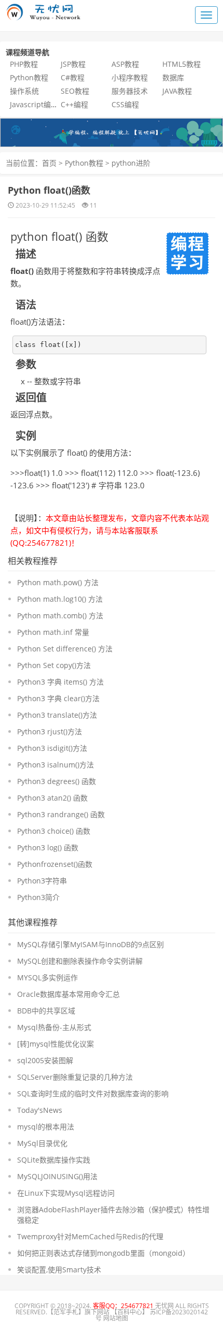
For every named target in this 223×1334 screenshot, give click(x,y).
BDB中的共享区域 (46, 1011)
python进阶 (131, 163)
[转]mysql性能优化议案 (55, 1044)
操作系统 (24, 91)
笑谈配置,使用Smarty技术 (59, 1269)
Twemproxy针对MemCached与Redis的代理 (90, 1236)
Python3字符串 (42, 881)
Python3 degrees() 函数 (56, 781)
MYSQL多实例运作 (47, 977)
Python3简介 (38, 897)
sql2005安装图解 (45, 1060)
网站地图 (115, 1318)
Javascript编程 (34, 104)
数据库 (173, 77)
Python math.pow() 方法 (58, 582)
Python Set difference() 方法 (65, 649)
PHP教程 (24, 64)
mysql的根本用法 (45, 1127)
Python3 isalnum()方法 (55, 765)
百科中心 (129, 1312)
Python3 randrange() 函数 (61, 814)
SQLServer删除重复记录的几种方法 (75, 1077)
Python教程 (29, 77)
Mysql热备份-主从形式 (54, 1027)
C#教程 (73, 77)
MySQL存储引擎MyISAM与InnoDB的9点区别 (90, 944)
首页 (49, 163)
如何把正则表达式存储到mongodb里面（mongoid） (103, 1253)
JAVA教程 (177, 91)
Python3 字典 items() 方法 (60, 682)
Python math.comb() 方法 (60, 615)
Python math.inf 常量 (53, 632)
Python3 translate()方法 (57, 715)
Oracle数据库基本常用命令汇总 (68, 994)
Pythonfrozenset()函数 (54, 864)
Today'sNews (39, 1110)
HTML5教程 (181, 64)
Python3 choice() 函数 (53, 831)
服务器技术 (130, 91)
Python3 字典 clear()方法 (58, 698)
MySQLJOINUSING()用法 (57, 1176)
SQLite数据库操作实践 (53, 1160)
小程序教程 (130, 77)
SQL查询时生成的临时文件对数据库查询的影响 (93, 1093)
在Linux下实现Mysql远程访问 (66, 1193)
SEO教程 (75, 91)
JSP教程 (73, 64)
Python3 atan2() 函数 (52, 798)
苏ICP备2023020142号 (151, 1315)
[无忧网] (111, 132)
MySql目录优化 (42, 1143)
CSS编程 (125, 104)
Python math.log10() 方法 (60, 599)
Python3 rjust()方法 (49, 731)
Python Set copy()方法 (54, 665)
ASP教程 (125, 64)
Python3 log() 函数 (47, 847)
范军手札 (65, 1312)
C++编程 (74, 104)
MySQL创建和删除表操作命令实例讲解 (80, 961)
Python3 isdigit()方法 (52, 748)
